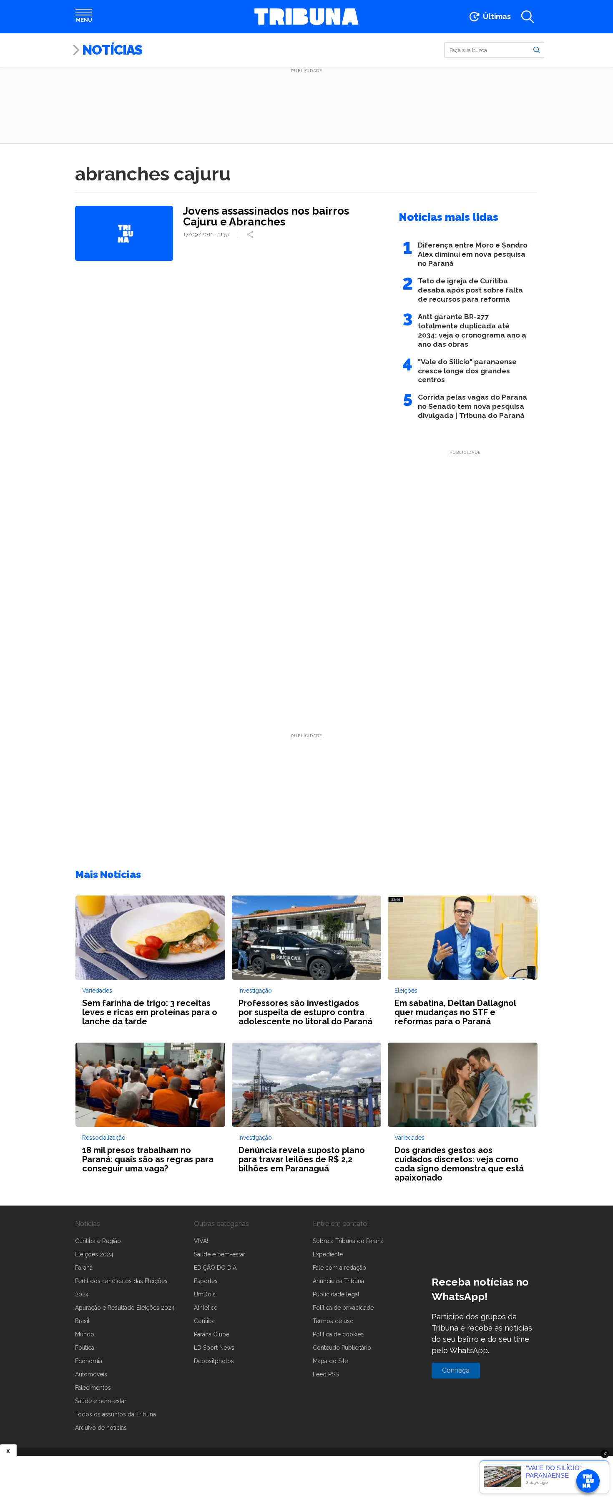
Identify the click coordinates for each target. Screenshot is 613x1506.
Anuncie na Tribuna (338, 1281)
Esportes (206, 1281)
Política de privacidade (343, 1307)
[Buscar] (536, 50)
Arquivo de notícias (101, 1427)
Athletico (206, 1307)
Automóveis (91, 1374)
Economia (88, 1361)
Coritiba (204, 1321)
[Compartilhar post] (251, 234)
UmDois (205, 1294)
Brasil (82, 1321)
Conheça (456, 1370)
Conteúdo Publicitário (342, 1347)
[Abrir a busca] (528, 17)
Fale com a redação (339, 1267)
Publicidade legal (336, 1294)
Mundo (84, 1334)
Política (84, 1347)
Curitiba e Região (98, 1241)
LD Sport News (214, 1347)
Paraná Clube (211, 1334)
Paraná (84, 1267)
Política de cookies (338, 1334)
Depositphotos (214, 1361)
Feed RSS (326, 1374)
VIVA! (201, 1241)
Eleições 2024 (94, 1254)
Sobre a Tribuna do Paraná (348, 1241)
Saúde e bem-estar (100, 1401)
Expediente (328, 1254)
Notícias (112, 50)
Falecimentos (93, 1387)
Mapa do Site (330, 1361)
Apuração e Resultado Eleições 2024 (125, 1307)
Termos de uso (333, 1321)
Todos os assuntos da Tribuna (115, 1414)
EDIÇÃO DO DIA (215, 1267)
